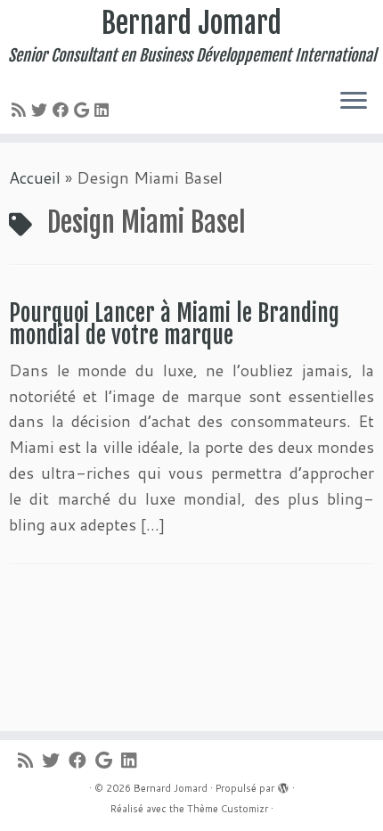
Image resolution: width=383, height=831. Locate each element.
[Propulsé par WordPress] (283, 784)
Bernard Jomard (191, 23)
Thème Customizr (227, 809)
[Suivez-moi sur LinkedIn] (104, 109)
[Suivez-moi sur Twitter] (42, 109)
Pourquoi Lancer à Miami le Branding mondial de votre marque (174, 324)
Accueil (35, 177)
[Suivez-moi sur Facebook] (63, 109)
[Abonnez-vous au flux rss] (21, 109)
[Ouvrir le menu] (353, 101)
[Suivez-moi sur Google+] (84, 109)
